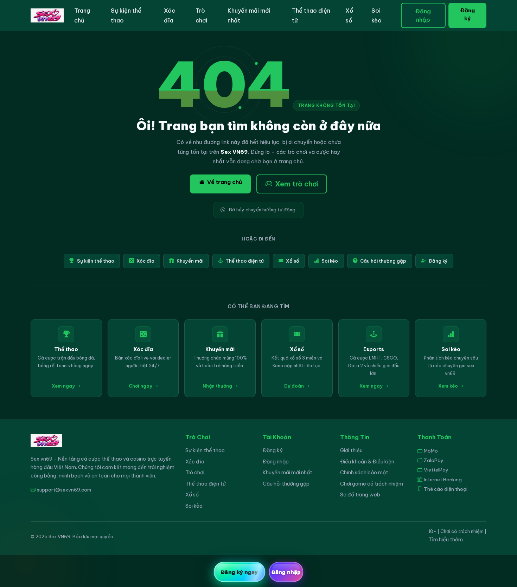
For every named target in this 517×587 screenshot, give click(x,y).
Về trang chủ (224, 182)
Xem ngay (64, 386)
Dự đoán (294, 386)
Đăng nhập (423, 15)
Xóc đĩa (169, 15)
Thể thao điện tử (311, 15)
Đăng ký (467, 14)
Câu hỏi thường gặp (383, 261)
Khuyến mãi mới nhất (249, 15)
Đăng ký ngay (239, 571)
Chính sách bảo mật (364, 472)
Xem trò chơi (297, 183)
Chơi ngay (141, 386)
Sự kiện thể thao (126, 15)
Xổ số (349, 15)
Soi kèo (376, 15)
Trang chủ (82, 15)
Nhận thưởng (218, 386)
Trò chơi (201, 15)
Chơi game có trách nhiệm (371, 484)
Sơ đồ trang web (360, 495)
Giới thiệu (351, 450)
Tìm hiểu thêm (445, 539)
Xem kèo (448, 386)
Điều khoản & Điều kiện (367, 462)
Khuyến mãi (190, 261)
